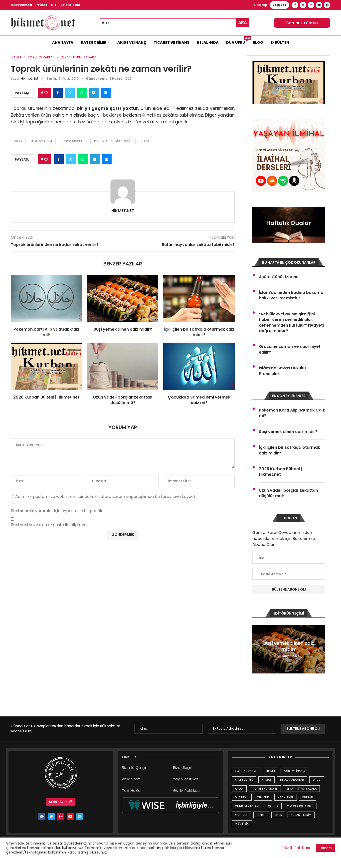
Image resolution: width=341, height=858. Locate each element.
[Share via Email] (106, 93)
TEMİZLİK (263, 797)
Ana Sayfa (62, 42)
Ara (242, 22)
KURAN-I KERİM (301, 815)
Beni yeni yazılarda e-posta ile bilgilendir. (50, 525)
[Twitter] (303, 5)
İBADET (270, 771)
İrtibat (41, 4)
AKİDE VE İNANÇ (294, 771)
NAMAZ (266, 780)
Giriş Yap (260, 5)
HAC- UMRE (286, 797)
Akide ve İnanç (131, 42)
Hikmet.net (29, 78)
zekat (145, 141)
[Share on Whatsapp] (82, 93)
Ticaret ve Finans (171, 42)
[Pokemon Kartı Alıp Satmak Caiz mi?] (46, 298)
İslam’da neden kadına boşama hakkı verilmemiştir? (291, 295)
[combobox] (174, 22)
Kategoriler (94, 42)
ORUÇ (317, 780)
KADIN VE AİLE (244, 780)
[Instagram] (311, 5)
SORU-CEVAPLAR (246, 771)
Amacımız (131, 779)
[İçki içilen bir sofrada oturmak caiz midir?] (199, 298)
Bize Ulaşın (182, 767)
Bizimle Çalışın (134, 767)
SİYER (278, 815)
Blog (258, 42)
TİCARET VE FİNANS (265, 789)
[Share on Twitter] (70, 93)
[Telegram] (327, 5)
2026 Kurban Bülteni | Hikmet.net (46, 397)
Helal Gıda (208, 42)
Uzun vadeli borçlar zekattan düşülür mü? (122, 400)
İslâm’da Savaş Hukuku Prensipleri (282, 370)
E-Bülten (280, 42)
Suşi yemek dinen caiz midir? (123, 329)
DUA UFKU (241, 797)
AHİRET (261, 815)
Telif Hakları (132, 790)
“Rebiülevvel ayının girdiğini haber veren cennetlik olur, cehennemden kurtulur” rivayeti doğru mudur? (291, 322)
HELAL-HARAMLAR (292, 780)
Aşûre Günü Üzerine (279, 277)
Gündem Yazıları (247, 806)
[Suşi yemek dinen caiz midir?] (123, 298)
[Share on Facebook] (58, 93)
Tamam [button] (325, 848)
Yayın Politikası (186, 779)
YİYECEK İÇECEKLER (300, 806)
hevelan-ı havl (41, 141)
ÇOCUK (273, 806)
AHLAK (239, 789)
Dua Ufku (237, 41)
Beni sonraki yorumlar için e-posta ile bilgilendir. (57, 511)
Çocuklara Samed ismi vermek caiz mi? (199, 400)
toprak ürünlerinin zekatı (113, 141)
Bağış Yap (279, 5)
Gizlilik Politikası (65, 4)
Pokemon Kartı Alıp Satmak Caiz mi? (46, 332)
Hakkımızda (21, 4)
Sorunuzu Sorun (302, 23)
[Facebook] (295, 5)
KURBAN (307, 797)
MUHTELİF (241, 815)
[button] (257, 649)
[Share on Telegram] (94, 93)
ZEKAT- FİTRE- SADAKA (301, 789)
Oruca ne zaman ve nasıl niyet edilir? (290, 349)
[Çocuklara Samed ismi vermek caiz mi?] (199, 366)
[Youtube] (319, 5)
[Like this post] (46, 93)
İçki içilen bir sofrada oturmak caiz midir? (199, 332)
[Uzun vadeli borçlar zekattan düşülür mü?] (123, 366)
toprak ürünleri (73, 141)
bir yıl (18, 141)
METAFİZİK (242, 824)
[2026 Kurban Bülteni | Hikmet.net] (46, 366)
